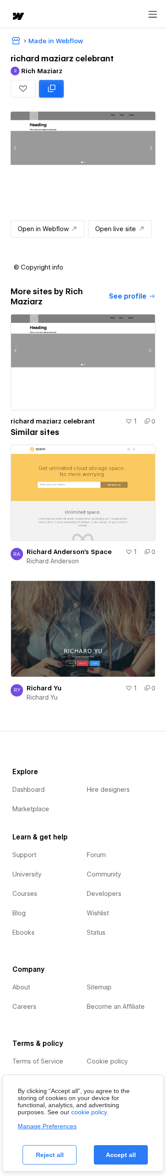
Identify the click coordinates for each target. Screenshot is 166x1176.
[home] (18, 17)
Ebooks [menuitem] (23, 932)
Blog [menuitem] (19, 913)
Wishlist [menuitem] (98, 913)
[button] (23, 88)
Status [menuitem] (96, 932)
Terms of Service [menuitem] (37, 1061)
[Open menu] (152, 14)
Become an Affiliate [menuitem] (116, 1006)
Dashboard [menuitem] (28, 789)
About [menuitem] (21, 987)
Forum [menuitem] (96, 854)
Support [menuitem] (24, 854)
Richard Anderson (53, 561)
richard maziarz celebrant (53, 421)
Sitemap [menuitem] (99, 987)
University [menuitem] (27, 874)
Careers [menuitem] (24, 1006)
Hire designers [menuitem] (108, 789)
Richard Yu (44, 688)
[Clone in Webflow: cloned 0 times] (51, 88)
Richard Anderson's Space (69, 551)
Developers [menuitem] (104, 893)
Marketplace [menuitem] (30, 809)
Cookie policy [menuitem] (107, 1061)
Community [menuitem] (104, 874)
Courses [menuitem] (24, 893)
